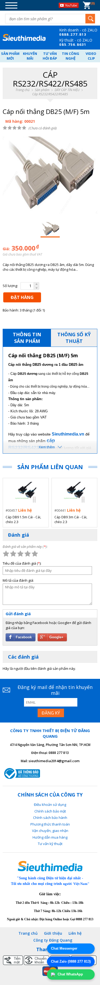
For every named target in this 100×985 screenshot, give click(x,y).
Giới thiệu (53, 933)
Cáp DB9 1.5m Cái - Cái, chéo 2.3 (23, 519)
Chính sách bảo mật (50, 811)
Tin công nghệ (70, 56)
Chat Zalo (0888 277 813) (71, 961)
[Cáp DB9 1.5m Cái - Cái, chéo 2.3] (26, 492)
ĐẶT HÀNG (22, 297)
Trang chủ (22, 90)
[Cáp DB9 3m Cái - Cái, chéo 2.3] (74, 492)
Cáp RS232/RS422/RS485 (50, 94)
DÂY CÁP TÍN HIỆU (67, 90)
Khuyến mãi (30, 56)
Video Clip (91, 56)
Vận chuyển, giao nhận (50, 830)
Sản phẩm (42, 90)
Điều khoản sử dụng (50, 804)
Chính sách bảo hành (50, 817)
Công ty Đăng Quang (52, 940)
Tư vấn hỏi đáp (50, 56)
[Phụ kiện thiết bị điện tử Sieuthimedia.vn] (24, 38)
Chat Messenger (64, 948)
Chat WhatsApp (70, 974)
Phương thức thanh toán (50, 824)
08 (61, 34)
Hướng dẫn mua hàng (50, 837)
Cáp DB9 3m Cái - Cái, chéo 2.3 (70, 519)
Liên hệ (75, 933)
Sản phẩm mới (10, 56)
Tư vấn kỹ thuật (50, 843)
